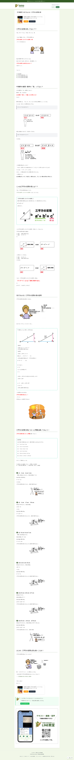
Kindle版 (25, 21)
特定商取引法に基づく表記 (46, 756)
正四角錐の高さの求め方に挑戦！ (25, 676)
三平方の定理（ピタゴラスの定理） (23, 192)
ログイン (53, 7)
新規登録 (57, 7)
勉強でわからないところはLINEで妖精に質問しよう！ (36, 1)
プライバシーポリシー (39, 756)
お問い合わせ (52, 756)
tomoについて (22, 756)
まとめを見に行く (25, 703)
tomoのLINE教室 (32, 756)
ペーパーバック (32, 21)
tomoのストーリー (27, 756)
